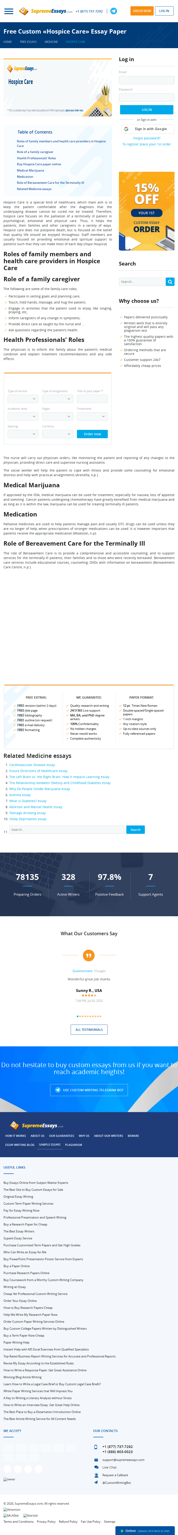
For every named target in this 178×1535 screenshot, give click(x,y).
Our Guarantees (61, 1136)
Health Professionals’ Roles (36, 158)
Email (122, 72)
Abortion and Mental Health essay (35, 807)
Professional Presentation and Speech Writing (34, 1217)
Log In (147, 110)
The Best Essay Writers (18, 1231)
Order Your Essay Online (20, 1301)
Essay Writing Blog (20, 1145)
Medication (25, 177)
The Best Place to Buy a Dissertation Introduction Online (42, 1412)
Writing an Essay (14, 1287)
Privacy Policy (46, 1521)
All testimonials (89, 1030)
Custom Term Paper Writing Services (28, 1203)
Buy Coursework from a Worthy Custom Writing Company (43, 1280)
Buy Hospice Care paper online (39, 164)
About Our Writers (108, 1136)
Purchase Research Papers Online (26, 1273)
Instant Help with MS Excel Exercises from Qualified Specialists (46, 1349)
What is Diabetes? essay (27, 801)
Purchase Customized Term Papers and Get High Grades (41, 1245)
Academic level (17, 408)
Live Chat (109, 1467)
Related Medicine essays (34, 189)
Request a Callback (115, 1475)
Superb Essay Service (17, 1238)
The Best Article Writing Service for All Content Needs (39, 1419)
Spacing (13, 426)
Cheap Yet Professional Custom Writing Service (35, 1294)
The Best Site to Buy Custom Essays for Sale (33, 1190)
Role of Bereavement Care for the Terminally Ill (50, 183)
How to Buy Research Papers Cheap (28, 1308)
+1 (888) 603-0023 (117, 1451)
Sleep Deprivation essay (27, 819)
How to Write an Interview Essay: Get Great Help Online (41, 1405)
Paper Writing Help (16, 1342)
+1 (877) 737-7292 (89, 11)
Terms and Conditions (18, 1521)
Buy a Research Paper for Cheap (25, 1224)
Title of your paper (90, 391)
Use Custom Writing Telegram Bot (93, 1090)
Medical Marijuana (30, 170)
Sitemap (109, 1521)
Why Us (84, 1136)
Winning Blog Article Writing (22, 1377)
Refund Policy (68, 1521)
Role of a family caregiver (35, 152)
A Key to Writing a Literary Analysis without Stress (37, 1398)
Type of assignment (54, 391)
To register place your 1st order (146, 144)
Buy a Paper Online (16, 1266)
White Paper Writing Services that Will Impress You (38, 1391)
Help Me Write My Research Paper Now (30, 1315)
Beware (133, 1136)
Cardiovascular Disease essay (32, 765)
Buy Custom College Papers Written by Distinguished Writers (45, 1328)
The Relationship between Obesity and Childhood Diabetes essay (60, 783)
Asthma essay (20, 795)
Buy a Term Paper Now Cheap (23, 1335)
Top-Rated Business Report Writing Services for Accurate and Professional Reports (59, 1356)
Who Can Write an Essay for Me (24, 1252)
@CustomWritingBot (116, 1483)
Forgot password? (146, 138)
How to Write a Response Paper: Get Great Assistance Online (44, 1370)
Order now (142, 11)
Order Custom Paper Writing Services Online (33, 1321)
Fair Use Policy (91, 1521)
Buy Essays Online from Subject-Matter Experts (35, 1183)
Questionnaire (82, 971)
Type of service (17, 391)
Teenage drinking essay (27, 813)
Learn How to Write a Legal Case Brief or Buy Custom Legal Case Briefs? (52, 1384)
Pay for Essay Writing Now (21, 1210)
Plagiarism (73, 1145)
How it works (15, 1136)
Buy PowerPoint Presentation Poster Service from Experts (43, 1259)
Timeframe (84, 408)
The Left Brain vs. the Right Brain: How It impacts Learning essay (59, 777)
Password (125, 89)
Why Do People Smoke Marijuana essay (39, 789)
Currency (48, 426)
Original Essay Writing (18, 1196)
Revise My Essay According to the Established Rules (38, 1363)
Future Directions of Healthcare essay (38, 771)
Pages (46, 408)
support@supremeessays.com (123, 1460)
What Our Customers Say (89, 933)
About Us (37, 1136)
